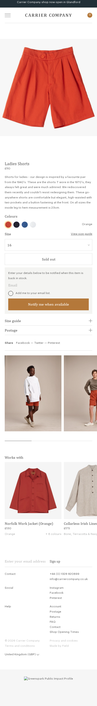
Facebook (23, 343)
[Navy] (16, 224)
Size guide (13, 321)
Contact (55, 627)
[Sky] (24, 224)
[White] (32, 224)
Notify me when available (48, 304)
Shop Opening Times (64, 632)
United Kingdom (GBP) (20, 654)
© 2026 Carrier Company (22, 640)
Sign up (55, 561)
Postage (11, 330)
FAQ (53, 622)
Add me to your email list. (33, 293)
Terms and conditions (20, 646)
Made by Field (59, 646)
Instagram (57, 588)
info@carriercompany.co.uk (69, 579)
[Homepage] (48, 15)
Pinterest (54, 343)
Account (55, 606)
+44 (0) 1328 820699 (64, 574)
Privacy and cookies (64, 640)
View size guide (81, 234)
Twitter (39, 343)
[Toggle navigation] (8, 15)
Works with (14, 457)
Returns (55, 617)
